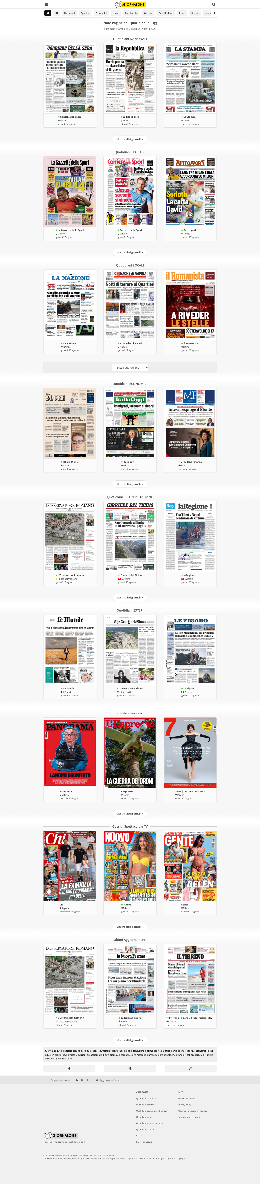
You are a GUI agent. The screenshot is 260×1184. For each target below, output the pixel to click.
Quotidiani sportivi (145, 1104)
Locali (116, 13)
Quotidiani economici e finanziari (152, 1110)
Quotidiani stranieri (145, 1129)
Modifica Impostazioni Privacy (192, 1110)
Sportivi (85, 13)
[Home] (47, 13)
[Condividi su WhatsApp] (191, 1068)
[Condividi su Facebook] (69, 1068)
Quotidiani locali (144, 1117)
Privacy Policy (184, 1104)
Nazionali (69, 13)
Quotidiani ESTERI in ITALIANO (130, 497)
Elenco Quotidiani (186, 1098)
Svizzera (147, 13)
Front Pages (71, 1155)
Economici (101, 13)
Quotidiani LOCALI (130, 265)
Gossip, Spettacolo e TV (130, 826)
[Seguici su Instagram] (87, 1080)
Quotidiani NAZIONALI (130, 39)
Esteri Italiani (165, 13)
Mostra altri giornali (130, 139)
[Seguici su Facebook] (77, 1080)
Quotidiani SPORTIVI (130, 152)
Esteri (182, 13)
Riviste (195, 13)
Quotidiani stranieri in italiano (150, 1123)
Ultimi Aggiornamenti (130, 940)
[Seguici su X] (82, 1080)
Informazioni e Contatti (189, 1117)
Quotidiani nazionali (146, 1098)
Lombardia (131, 13)
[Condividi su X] (130, 1068)
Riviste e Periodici (130, 713)
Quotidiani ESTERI (130, 610)
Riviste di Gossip (144, 1141)
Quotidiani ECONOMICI (130, 384)
